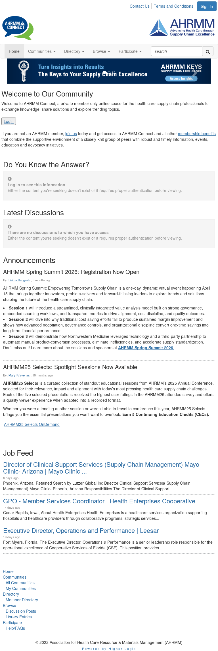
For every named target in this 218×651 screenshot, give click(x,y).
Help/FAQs (15, 628)
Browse (9, 605)
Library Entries (19, 616)
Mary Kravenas (19, 375)
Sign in (207, 6)
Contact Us (140, 6)
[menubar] (163, 5)
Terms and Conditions (173, 6)
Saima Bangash (19, 280)
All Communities (20, 582)
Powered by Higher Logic (109, 648)
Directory (11, 594)
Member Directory (22, 599)
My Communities (21, 588)
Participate (12, 622)
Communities (14, 577)
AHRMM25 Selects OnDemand (32, 424)
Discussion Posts (21, 611)
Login (9, 121)
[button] (42, 51)
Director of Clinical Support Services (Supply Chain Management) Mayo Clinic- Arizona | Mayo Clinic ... (101, 467)
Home (8, 571)
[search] (207, 51)
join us (71, 133)
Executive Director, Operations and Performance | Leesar (81, 530)
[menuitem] (141, 5)
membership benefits (197, 133)
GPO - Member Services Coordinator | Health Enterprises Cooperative (99, 500)
